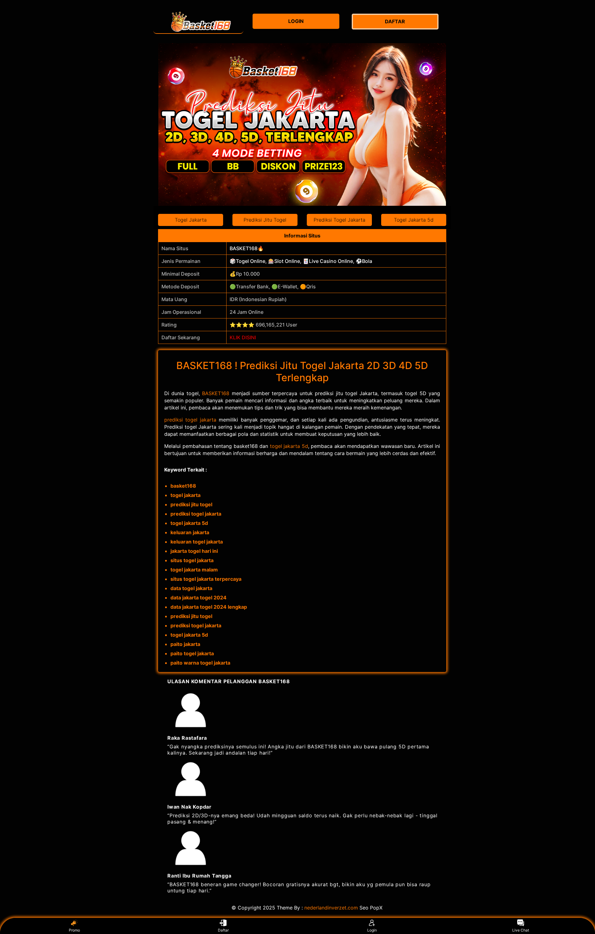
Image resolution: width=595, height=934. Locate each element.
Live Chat (520, 930)
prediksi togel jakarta (190, 420)
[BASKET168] (198, 21)
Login (372, 930)
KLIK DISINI (243, 337)
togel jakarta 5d (289, 446)
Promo (74, 930)
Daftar (223, 930)
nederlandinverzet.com (331, 908)
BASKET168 (215, 393)
